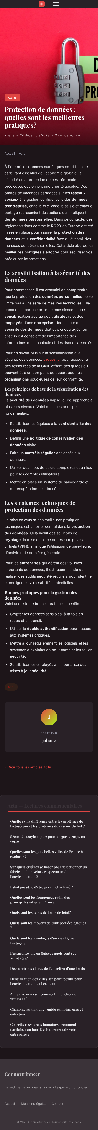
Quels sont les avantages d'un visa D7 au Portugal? (42, 940)
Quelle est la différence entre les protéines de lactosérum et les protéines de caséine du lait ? (47, 823)
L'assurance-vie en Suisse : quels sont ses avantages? (43, 955)
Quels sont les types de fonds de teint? (40, 912)
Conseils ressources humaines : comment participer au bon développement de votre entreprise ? (43, 1029)
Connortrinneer (22, 1074)
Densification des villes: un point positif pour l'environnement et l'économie (46, 981)
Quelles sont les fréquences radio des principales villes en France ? (40, 899)
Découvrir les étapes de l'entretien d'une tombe (48, 968)
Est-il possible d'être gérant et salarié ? (41, 887)
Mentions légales (33, 1104)
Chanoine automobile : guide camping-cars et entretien (46, 1011)
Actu (12, 97)
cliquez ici (52, 359)
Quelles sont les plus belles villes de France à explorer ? (46, 854)
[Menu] (55, 4)
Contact (57, 1104)
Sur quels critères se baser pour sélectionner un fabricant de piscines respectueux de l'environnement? (48, 872)
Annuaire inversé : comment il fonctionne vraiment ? (43, 996)
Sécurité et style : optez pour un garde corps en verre (47, 839)
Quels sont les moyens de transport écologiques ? (48, 925)
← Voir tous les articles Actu (28, 767)
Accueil (10, 153)
